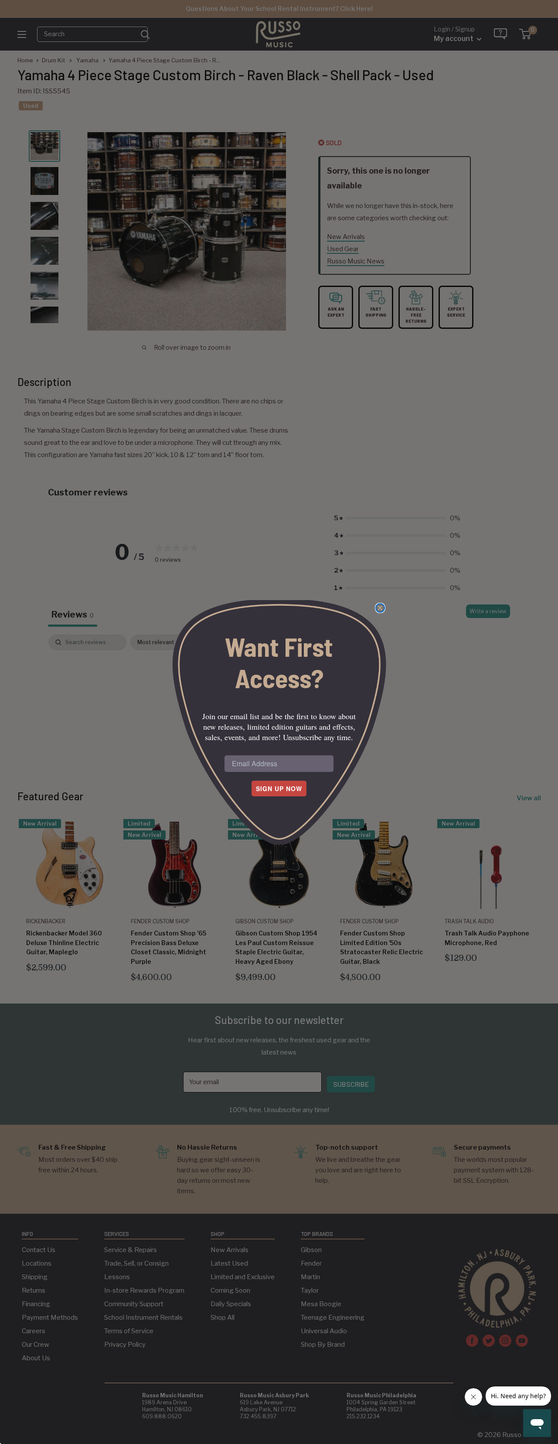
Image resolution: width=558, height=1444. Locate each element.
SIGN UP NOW (279, 788)
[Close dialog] (380, 608)
